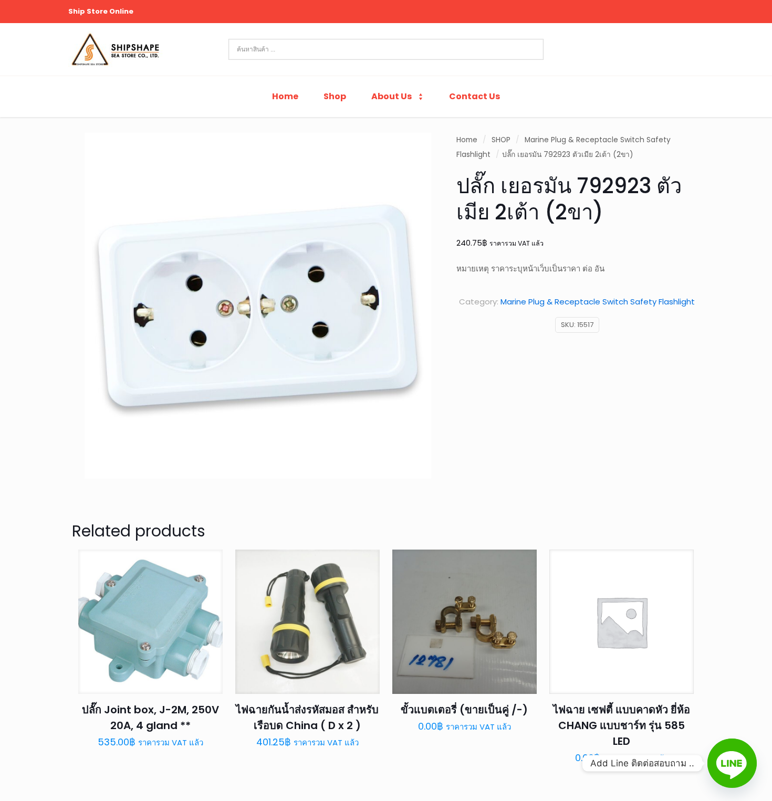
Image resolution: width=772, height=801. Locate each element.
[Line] (732, 763)
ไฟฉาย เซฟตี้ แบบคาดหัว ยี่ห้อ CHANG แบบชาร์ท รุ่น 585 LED (621, 725)
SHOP (501, 140)
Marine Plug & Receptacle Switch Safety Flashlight (597, 301)
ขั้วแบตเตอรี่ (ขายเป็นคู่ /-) (464, 709)
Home (466, 140)
